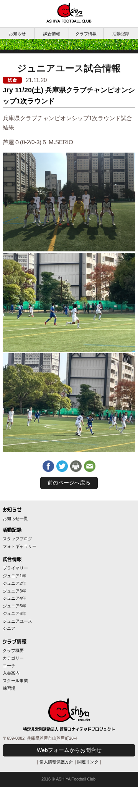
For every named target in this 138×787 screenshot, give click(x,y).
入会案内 (11, 673)
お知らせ (17, 33)
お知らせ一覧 (15, 518)
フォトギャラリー (19, 546)
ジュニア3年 (14, 591)
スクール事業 (15, 680)
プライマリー (15, 568)
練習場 (9, 688)
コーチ (9, 665)
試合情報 (51, 33)
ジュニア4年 (14, 598)
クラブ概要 (13, 650)
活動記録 (120, 33)
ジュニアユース (17, 621)
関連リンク (88, 762)
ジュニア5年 (14, 606)
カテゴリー (13, 658)
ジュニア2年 (14, 583)
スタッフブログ (17, 538)
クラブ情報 (86, 33)
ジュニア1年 (14, 575)
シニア (9, 628)
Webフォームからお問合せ (69, 750)
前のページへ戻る (69, 483)
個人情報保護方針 (56, 762)
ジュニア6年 (14, 613)
